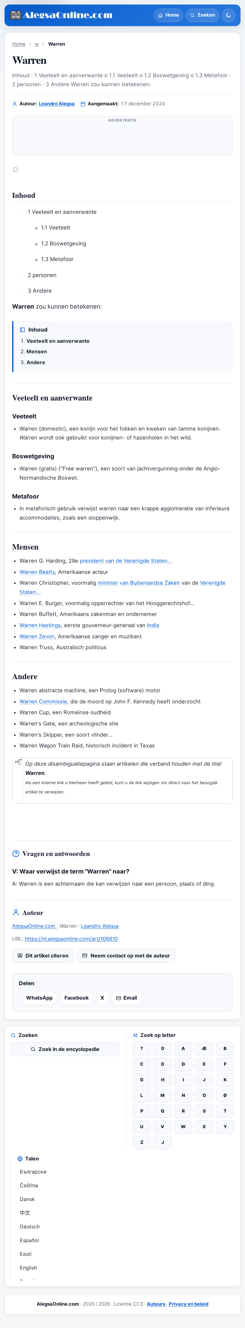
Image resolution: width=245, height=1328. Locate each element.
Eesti (26, 1254)
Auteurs (156, 1304)
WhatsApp (39, 997)
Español (29, 1240)
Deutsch (30, 1226)
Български (33, 1171)
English (28, 1267)
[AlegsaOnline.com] (61, 15)
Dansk (27, 1199)
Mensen (36, 351)
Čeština (29, 1185)
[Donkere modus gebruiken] (228, 15)
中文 (25, 1213)
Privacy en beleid (188, 1304)
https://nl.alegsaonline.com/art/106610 (71, 938)
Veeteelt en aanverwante (58, 341)
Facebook (76, 997)
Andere (35, 362)
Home (19, 44)
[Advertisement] (122, 138)
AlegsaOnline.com (34, 926)
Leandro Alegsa (57, 104)
